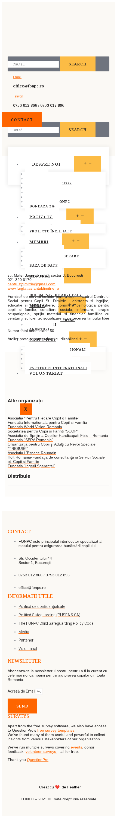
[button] (22, 119)
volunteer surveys (41, 751)
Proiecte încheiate (50, 231)
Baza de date (43, 265)
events (76, 747)
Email (17, 77)
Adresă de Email (22, 691)
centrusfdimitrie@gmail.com (32, 284)
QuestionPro (37, 759)
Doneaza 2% (42, 206)
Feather (74, 787)
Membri (38, 241)
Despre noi (46, 164)
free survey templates (56, 730)
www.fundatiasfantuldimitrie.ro (33, 288)
